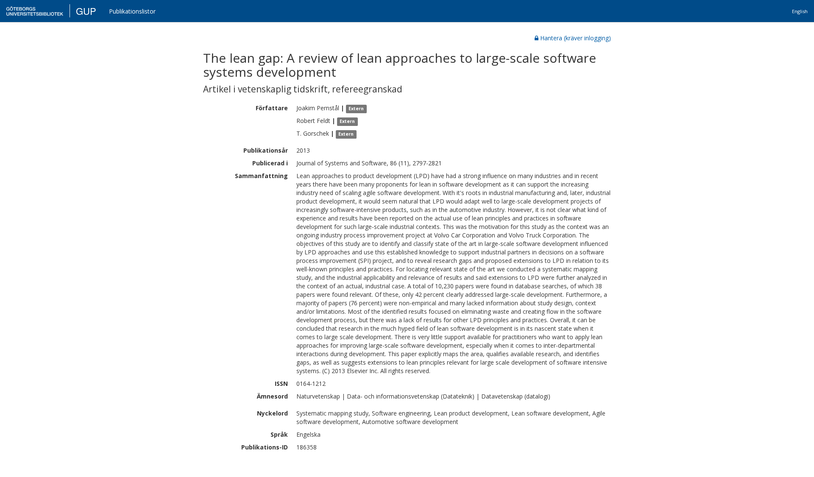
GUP (86, 10)
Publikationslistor (132, 11)
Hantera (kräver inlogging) (575, 38)
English (800, 11)
